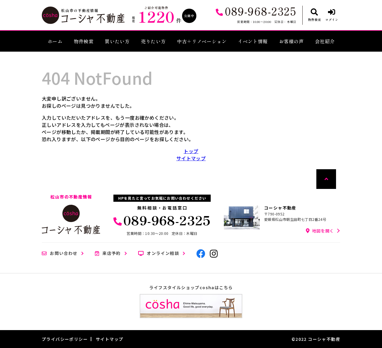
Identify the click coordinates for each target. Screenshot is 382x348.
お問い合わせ (63, 253)
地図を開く (323, 231)
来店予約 (111, 253)
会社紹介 (325, 41)
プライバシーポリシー (65, 339)
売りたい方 (153, 41)
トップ (191, 151)
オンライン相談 (163, 253)
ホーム (55, 41)
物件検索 (84, 41)
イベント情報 (253, 41)
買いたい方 (117, 41)
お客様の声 (291, 41)
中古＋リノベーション (202, 41)
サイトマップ (191, 158)
